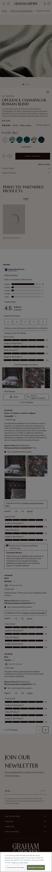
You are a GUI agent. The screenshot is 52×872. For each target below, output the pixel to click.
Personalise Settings (15, 867)
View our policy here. (19, 862)
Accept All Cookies (36, 867)
